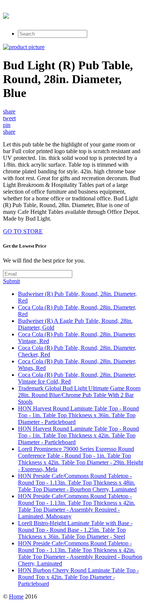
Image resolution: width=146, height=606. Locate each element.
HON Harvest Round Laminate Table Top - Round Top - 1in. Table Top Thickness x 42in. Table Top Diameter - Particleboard (78, 435)
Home (16, 596)
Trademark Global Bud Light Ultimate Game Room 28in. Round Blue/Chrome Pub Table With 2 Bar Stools (79, 395)
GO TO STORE (23, 231)
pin (6, 125)
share (9, 111)
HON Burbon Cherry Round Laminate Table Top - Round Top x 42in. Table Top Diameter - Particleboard (78, 577)
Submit (11, 281)
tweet (9, 118)
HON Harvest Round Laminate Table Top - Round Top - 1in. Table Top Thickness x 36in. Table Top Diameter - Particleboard (78, 415)
